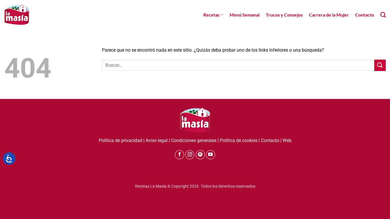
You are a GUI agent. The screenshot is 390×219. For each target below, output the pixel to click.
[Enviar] (380, 65)
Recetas (211, 14)
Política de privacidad (120, 140)
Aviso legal (157, 140)
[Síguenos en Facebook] (179, 154)
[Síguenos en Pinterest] (200, 154)
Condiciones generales (193, 140)
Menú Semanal (245, 14)
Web (287, 140)
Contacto (364, 14)
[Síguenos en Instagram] (189, 154)
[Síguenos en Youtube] (210, 154)
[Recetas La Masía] (16, 15)
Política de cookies (239, 140)
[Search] (383, 15)
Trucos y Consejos (284, 14)
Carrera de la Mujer (329, 14)
